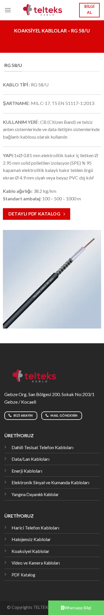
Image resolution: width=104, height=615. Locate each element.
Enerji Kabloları (27, 471)
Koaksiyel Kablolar (30, 551)
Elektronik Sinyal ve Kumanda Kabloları (50, 482)
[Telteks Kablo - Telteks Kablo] (45, 10)
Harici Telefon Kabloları (35, 527)
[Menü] (7, 10)
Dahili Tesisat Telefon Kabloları (42, 447)
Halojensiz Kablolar (31, 539)
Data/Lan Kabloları (30, 459)
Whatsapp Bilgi (77, 607)
